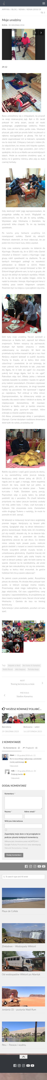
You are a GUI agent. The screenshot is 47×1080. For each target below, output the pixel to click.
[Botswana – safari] (34, 718)
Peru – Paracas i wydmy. (14, 1045)
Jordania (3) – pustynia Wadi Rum (19, 1010)
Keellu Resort (8, 669)
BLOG (14, 10)
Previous (35, 32)
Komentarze (12, 748)
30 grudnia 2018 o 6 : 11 (26, 755)
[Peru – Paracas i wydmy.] (23, 1032)
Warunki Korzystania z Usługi (16, 848)
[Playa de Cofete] (23, 898)
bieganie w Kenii (14, 665)
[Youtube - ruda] (39, 866)
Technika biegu (33, 669)
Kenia (22, 10)
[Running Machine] (26, 866)
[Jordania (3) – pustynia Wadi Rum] (23, 996)
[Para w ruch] (30, 866)
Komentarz (10, 794)
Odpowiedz (14, 766)
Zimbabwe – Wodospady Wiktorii (19, 946)
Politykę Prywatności (19, 845)
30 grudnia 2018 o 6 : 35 (26, 771)
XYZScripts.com (33, 1074)
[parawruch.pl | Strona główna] (5, 3)
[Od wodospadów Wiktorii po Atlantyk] (23, 961)
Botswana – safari (32, 727)
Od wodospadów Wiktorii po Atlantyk (21, 974)
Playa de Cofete (10, 911)
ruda (4, 25)
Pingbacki (31, 748)
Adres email (30, 812)
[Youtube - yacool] (43, 866)
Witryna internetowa (14, 821)
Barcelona (6, 727)
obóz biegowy (20, 669)
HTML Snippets (14, 1074)
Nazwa (8, 812)
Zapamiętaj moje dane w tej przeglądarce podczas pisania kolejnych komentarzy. (22, 835)
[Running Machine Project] (34, 866)
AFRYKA (6, 10)
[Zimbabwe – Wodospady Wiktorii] (23, 933)
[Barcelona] (12, 718)
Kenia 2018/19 (34, 10)
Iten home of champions (31, 665)
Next (41, 32)
